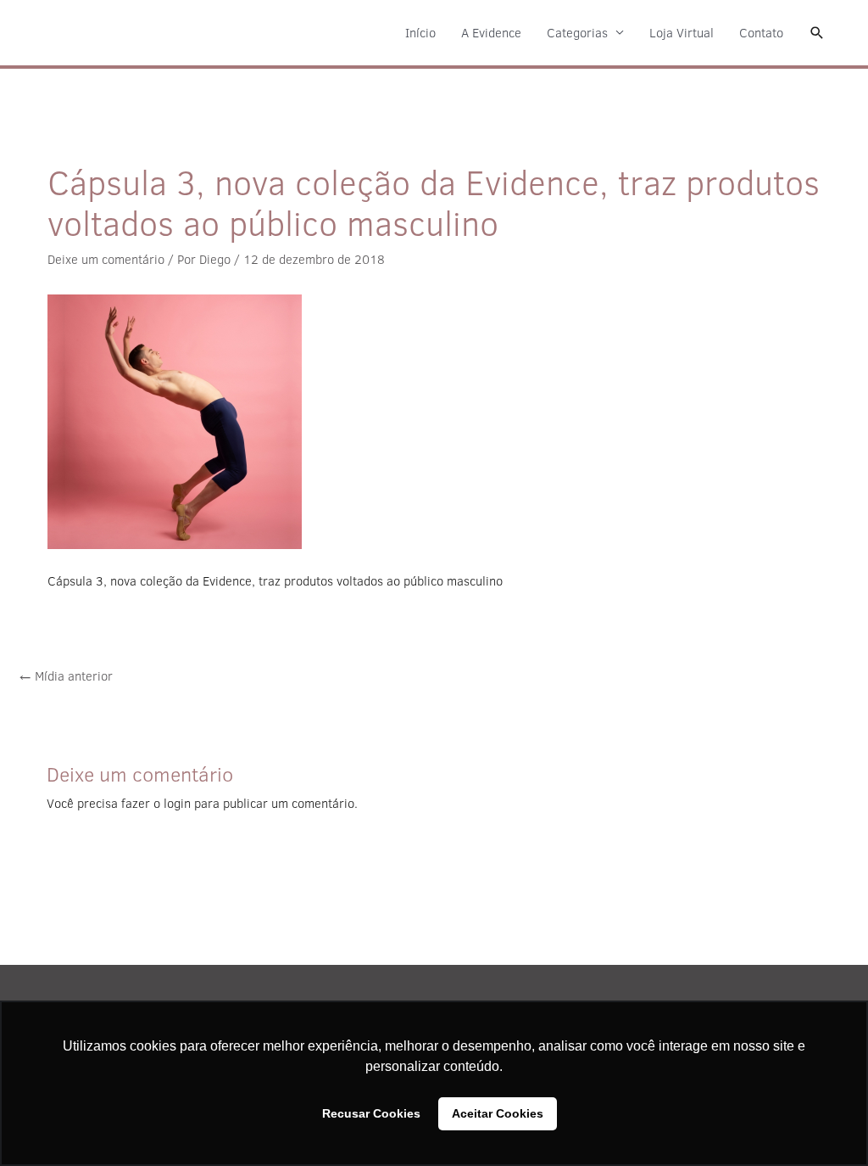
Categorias (577, 33)
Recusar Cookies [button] (371, 1113)
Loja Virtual (681, 33)
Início (420, 33)
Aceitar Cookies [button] (497, 1113)
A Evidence (491, 33)
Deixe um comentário (105, 259)
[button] (817, 33)
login (177, 803)
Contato (761, 33)
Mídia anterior (66, 676)
